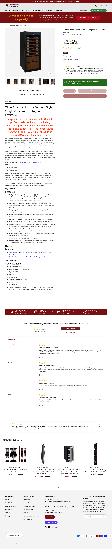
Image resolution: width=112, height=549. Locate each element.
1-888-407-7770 (53, 499)
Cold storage (48, 10)
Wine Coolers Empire (13, 543)
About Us (7, 499)
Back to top (56, 487)
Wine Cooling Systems (11, 10)
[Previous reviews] (64, 70)
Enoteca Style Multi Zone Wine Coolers (29, 162)
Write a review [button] (70, 328)
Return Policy (9, 509)
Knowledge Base (28, 509)
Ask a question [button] (70, 333)
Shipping (7, 513)
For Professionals (83, 10)
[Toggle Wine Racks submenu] (30, 11)
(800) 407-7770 (78, 82)
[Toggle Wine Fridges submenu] (42, 11)
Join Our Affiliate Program (30, 516)
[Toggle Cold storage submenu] (53, 11)
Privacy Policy (27, 503)
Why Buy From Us (10, 506)
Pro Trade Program (28, 519)
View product (16, 456)
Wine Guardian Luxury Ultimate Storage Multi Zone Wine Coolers (19, 25)
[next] (108, 462)
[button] (67, 48)
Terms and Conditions (29, 506)
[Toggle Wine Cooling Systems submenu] (20, 11)
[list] (30, 52)
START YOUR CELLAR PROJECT (88, 17)
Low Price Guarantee (11, 503)
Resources (59, 10)
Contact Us (26, 499)
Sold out (92, 91)
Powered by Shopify (22, 543)
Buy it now (85, 96)
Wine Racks (25, 10)
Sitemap (7, 516)
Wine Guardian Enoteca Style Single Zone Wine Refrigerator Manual (28, 257)
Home (6, 25)
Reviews (25, 513)
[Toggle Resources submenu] (64, 11)
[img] (43, 345)
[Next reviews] (105, 70)
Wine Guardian (66, 35)
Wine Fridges (37, 10)
